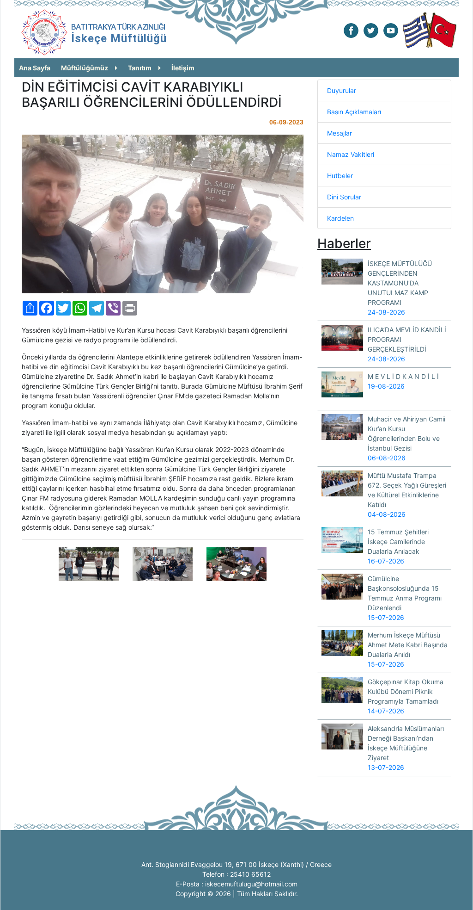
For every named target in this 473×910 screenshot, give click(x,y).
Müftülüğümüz (84, 68)
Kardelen (340, 218)
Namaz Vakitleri (350, 154)
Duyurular (341, 90)
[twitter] (371, 30)
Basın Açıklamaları (354, 112)
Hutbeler (340, 176)
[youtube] (391, 30)
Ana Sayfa (34, 68)
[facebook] (351, 30)
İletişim (182, 68)
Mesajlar (339, 133)
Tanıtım (140, 68)
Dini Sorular (344, 197)
